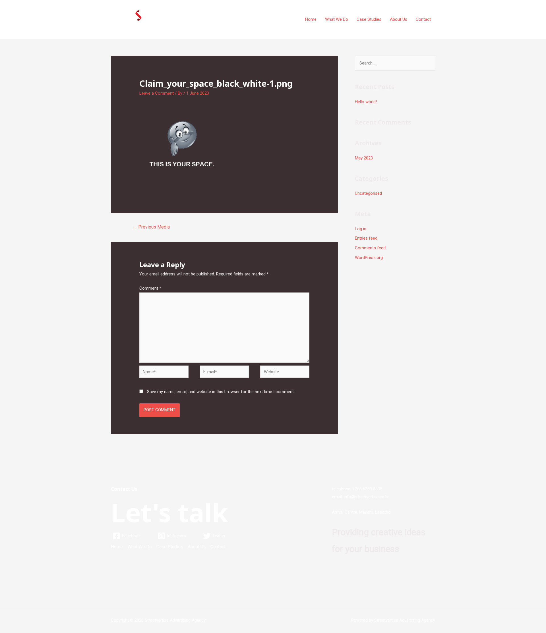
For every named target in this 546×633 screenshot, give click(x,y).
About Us (398, 19)
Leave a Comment (156, 93)
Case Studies (369, 19)
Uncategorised (368, 193)
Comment (150, 288)
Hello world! (366, 101)
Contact (423, 19)
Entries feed (366, 238)
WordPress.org (369, 257)
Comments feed (370, 247)
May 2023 (364, 158)
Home (311, 19)
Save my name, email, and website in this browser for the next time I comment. (221, 391)
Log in (360, 228)
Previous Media (151, 227)
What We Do (336, 19)
